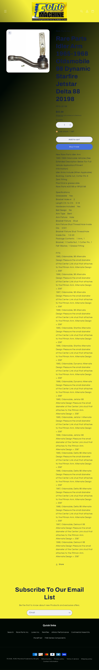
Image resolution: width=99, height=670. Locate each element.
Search (10, 632)
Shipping (59, 115)
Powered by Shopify (31, 659)
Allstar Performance (60, 632)
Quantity (59, 120)
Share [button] (61, 564)
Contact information (50, 661)
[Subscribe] (69, 613)
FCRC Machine (18, 659)
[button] (5, 11)
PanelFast (38, 638)
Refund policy (46, 659)
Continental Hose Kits (80, 632)
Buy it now (74, 147)
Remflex (45, 632)
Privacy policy (59, 659)
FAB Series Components (55, 638)
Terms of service (73, 659)
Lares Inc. (35, 632)
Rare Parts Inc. (22, 632)
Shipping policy (86, 659)
